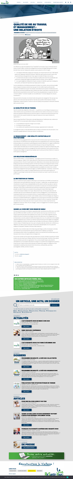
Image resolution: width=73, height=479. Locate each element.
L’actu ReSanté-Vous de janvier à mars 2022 (26, 287)
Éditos (15, 310)
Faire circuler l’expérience (31, 330)
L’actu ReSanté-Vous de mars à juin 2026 (36, 321)
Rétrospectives (17, 312)
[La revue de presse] (17, 444)
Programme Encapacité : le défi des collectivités (39, 358)
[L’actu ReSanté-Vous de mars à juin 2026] (17, 323)
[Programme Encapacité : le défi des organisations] (17, 372)
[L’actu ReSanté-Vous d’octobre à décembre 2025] (17, 345)
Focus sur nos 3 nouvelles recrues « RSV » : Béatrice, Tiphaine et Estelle (33, 286)
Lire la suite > (26, 326)
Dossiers (28, 35)
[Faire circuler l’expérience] (17, 332)
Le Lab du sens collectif (22, 470)
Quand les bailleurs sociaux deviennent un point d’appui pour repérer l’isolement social (39, 414)
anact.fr (20, 256)
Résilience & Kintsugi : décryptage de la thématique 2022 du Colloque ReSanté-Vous (33, 285)
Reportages (43, 310)
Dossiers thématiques (24, 310)
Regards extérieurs (34, 310)
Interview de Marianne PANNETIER (25, 283)
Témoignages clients (51, 310)
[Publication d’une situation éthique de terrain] (17, 385)
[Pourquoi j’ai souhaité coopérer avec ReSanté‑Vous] (17, 431)
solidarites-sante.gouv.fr (24, 254)
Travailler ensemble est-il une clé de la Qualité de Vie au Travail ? (28, 280)
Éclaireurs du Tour (32, 470)
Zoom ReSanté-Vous (27, 312)
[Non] (71, 477)
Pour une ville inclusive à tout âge (34, 401)
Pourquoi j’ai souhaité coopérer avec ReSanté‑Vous (40, 429)
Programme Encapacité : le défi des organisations (39, 370)
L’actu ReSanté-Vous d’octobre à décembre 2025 (39, 343)
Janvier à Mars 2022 (22, 288)
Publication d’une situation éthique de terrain (38, 383)
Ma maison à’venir (13, 470)
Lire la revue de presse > (29, 447)
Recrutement (39, 470)
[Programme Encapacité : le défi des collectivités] (17, 360)
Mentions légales (12, 473)
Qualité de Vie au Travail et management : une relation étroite (29, 282)
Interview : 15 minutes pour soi (24, 284)
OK (67, 477)
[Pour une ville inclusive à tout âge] (17, 403)
